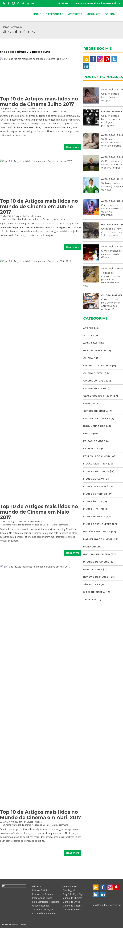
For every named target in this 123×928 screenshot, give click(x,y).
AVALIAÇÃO (108, 89)
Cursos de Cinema (95, 411)
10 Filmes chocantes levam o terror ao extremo (112, 142)
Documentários (94, 426)
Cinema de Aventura (97, 365)
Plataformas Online (42, 897)
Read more (72, 147)
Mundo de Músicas (72, 897)
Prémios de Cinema (96, 561)
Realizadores (92, 569)
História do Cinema (96, 531)
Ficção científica (95, 463)
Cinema (7, 111)
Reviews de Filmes (95, 577)
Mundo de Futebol (72, 909)
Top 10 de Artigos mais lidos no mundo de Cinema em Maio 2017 (39, 511)
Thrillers (90, 599)
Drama (87, 433)
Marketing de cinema (21, 111)
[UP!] (119, 924)
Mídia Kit (36, 886)
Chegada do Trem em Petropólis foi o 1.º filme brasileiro (112, 232)
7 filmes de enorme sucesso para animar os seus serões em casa (101, 279)
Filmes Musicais (94, 516)
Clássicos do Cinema (98, 396)
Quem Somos (69, 886)
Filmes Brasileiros (96, 471)
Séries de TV (91, 584)
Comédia (89, 403)
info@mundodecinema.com (107, 904)
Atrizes (88, 335)
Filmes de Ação (93, 478)
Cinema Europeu (94, 380)
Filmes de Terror (95, 494)
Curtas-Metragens (96, 418)
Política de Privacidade (43, 913)
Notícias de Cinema (40, 111)
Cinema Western (94, 388)
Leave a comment (60, 111)
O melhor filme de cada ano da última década (111, 254)
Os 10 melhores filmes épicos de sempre (110, 97)
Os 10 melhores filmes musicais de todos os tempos (111, 164)
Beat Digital (68, 890)
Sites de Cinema (94, 592)
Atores (88, 328)
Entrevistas (91, 448)
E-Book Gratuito (40, 890)
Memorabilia (92, 546)
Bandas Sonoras (95, 350)
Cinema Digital (93, 373)
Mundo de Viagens (72, 905)
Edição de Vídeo (94, 441)
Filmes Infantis (94, 509)
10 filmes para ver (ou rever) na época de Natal (112, 186)
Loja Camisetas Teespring (45, 901)
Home (5, 27)
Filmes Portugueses (97, 524)
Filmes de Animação (97, 486)
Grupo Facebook (40, 905)
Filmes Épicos (92, 501)
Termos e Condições (43, 909)
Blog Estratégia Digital (74, 894)
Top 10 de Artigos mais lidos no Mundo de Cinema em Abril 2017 (40, 814)
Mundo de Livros (71, 901)
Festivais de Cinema (97, 456)
